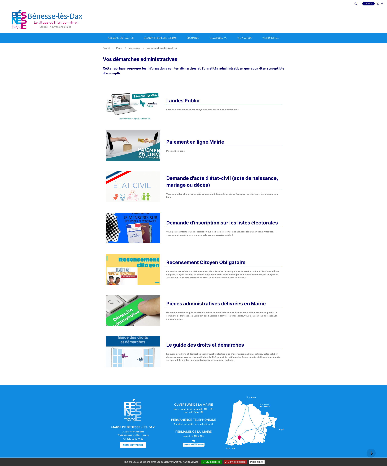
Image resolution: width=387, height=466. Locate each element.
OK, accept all (212, 462)
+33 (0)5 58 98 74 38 (133, 439)
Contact (368, 3)
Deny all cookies (236, 462)
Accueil (106, 48)
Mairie (119, 48)
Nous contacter (133, 445)
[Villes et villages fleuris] (194, 443)
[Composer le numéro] (378, 3)
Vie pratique (134, 48)
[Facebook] (382, 3)
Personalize (256, 462)
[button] (355, 3)
